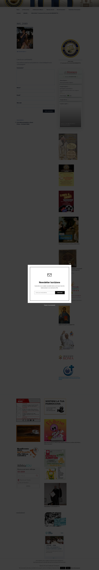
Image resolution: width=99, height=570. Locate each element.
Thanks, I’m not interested (49, 305)
